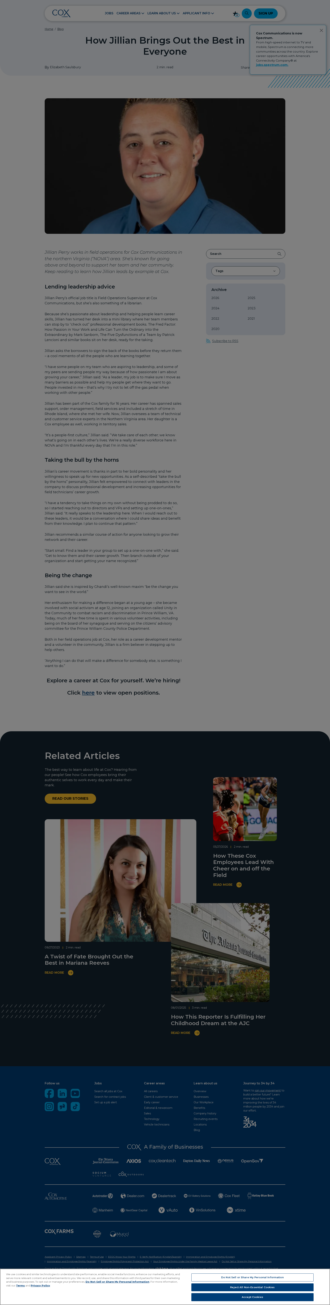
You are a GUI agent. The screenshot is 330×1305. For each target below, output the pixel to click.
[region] (165, 1287)
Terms (20, 1285)
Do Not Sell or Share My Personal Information (117, 1281)
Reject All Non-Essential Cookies (252, 1287)
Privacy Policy (40, 1285)
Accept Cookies (252, 1296)
